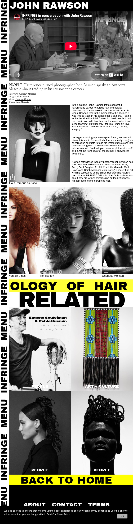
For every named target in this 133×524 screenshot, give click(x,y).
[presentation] (15, 233)
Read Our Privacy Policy (58, 514)
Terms (99, 504)
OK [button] (122, 516)
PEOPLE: (16, 85)
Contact (67, 504)
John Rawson (22, 97)
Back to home (66, 480)
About (35, 504)
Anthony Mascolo (27, 94)
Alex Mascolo (22, 102)
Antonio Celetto (23, 99)
